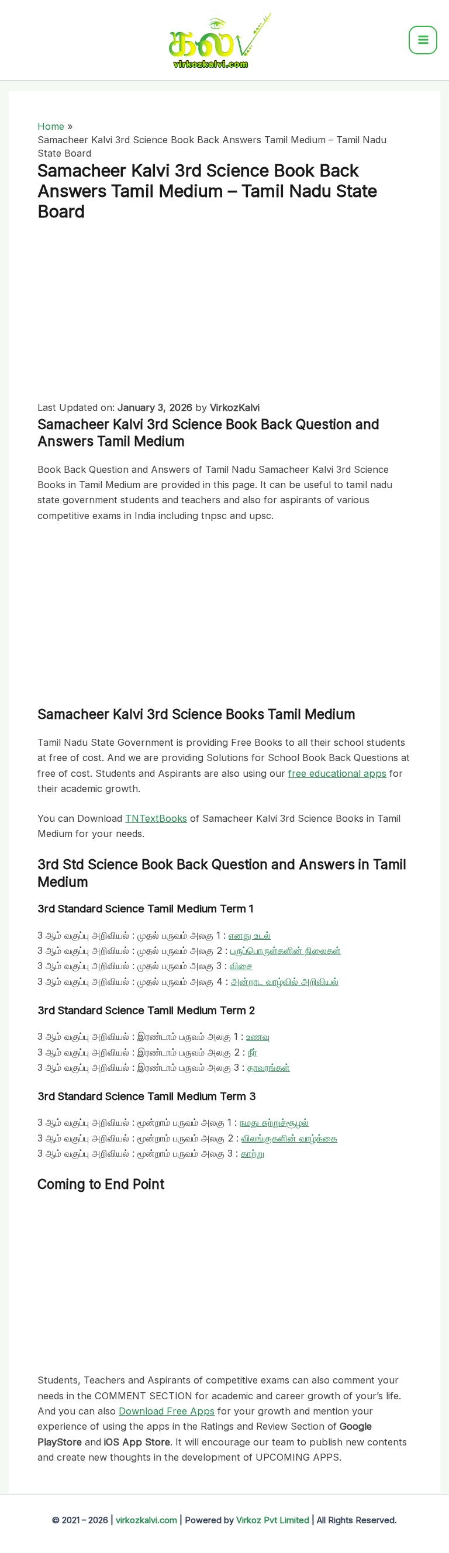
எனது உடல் (250, 935)
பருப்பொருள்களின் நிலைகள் (285, 950)
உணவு (258, 1036)
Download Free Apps (167, 1411)
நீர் (252, 1052)
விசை (241, 965)
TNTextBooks (156, 818)
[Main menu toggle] (423, 40)
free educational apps (337, 773)
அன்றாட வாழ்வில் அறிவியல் (285, 981)
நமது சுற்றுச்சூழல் (274, 1122)
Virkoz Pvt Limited (272, 1520)
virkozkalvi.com (146, 1520)
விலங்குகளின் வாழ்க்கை (289, 1138)
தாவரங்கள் (268, 1067)
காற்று (252, 1153)
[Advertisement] (224, 313)
